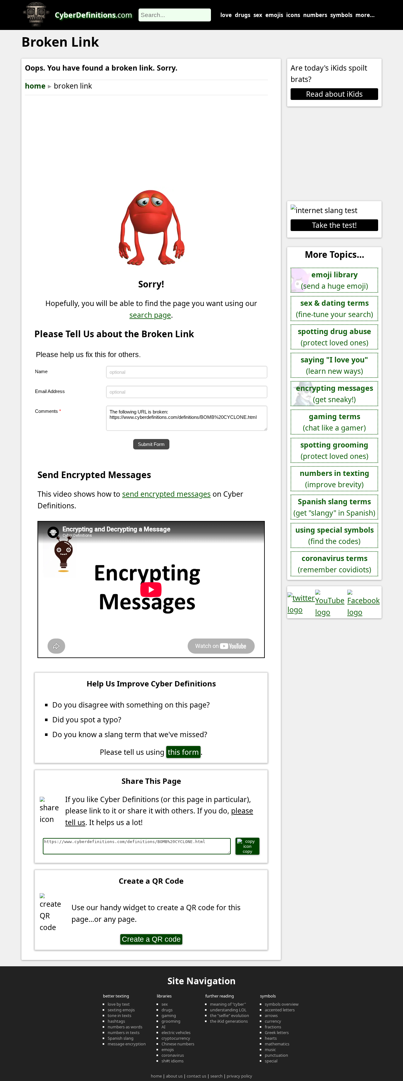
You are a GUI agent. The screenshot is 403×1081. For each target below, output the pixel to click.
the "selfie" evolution (229, 1015)
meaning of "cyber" (228, 1004)
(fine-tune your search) (334, 309)
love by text (119, 1004)
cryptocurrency (176, 1038)
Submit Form (151, 444)
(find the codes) (334, 535)
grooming (171, 1021)
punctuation (276, 1055)
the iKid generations (229, 1021)
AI (163, 1027)
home (35, 86)
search (216, 1076)
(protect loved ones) (334, 337)
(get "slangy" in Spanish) (334, 507)
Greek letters (277, 1032)
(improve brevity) (334, 479)
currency (273, 1021)
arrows (271, 1015)
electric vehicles (176, 1032)
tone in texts (119, 1015)
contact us (196, 1076)
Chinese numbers (178, 1044)
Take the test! (334, 225)
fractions (273, 1027)
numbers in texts (123, 1032)
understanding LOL (228, 1010)
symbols (341, 15)
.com (93, 15)
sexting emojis (121, 1010)
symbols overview (281, 1004)
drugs (242, 15)
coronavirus (173, 1055)
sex (257, 15)
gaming (169, 1015)
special (271, 1061)
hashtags (116, 1021)
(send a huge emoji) (334, 280)
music (270, 1049)
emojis (274, 15)
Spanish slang (120, 1038)
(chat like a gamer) (334, 422)
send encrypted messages (166, 494)
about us (174, 1076)
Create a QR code (151, 939)
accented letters (280, 1010)
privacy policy (239, 1076)
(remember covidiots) (334, 564)
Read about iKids (334, 94)
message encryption (127, 1044)
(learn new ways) (334, 365)
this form (183, 752)
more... (365, 15)
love (226, 15)
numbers (315, 15)
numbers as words (125, 1027)
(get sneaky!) (334, 394)
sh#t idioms (173, 1061)
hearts (271, 1038)
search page (150, 315)
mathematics (277, 1044)
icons (293, 15)
